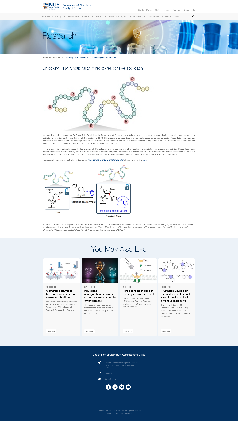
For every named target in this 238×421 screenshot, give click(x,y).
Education (86, 16)
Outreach (152, 16)
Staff (157, 10)
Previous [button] (37, 297)
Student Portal (145, 10)
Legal (108, 413)
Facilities (100, 16)
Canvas (176, 10)
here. (145, 160)
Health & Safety (116, 16)
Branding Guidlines (124, 413)
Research (72, 16)
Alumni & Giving (135, 16)
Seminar (165, 16)
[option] (62, 297)
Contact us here (111, 379)
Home (45, 16)
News (176, 16)
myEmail (166, 10)
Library (186, 10)
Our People (57, 16)
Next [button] (201, 297)
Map (194, 10)
